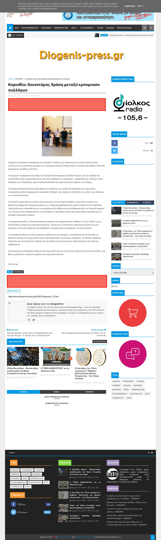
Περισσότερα (101, 341)
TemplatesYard (64, 537)
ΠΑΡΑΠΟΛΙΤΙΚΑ (61, 28)
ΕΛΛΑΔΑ (110, 28)
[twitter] (152, 452)
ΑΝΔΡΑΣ (116, 381)
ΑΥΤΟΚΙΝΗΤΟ (128, 381)
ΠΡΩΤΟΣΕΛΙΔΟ (136, 394)
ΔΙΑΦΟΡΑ (116, 385)
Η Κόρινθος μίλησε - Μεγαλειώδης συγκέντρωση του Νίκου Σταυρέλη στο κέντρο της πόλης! (22, 370)
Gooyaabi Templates (84, 537)
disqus (56, 392)
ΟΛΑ (17, 28)
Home (10, 79)
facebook (89, 392)
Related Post (16, 342)
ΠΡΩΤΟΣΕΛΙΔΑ (124, 28)
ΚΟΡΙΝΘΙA (117, 389)
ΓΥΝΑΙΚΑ (140, 381)
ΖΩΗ (73, 28)
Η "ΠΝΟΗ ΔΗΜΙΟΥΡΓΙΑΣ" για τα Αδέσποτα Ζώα (55, 369)
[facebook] (149, 452)
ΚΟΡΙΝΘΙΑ (46, 28)
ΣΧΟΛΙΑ (147, 202)
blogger (23, 392)
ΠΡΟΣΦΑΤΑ (118, 202)
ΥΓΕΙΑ (129, 398)
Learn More (129, 6)
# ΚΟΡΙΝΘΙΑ (18, 272)
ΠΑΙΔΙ (126, 389)
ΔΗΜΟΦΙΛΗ (132, 202)
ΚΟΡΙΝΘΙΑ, (35, 95)
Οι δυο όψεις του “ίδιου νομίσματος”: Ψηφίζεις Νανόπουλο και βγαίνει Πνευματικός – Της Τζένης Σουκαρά (87, 373)
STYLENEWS (86, 28)
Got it (140, 6)
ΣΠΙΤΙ (147, 394)
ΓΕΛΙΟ (100, 28)
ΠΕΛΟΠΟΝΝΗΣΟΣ (30, 28)
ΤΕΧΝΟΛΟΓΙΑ (118, 398)
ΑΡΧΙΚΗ (12, 453)
